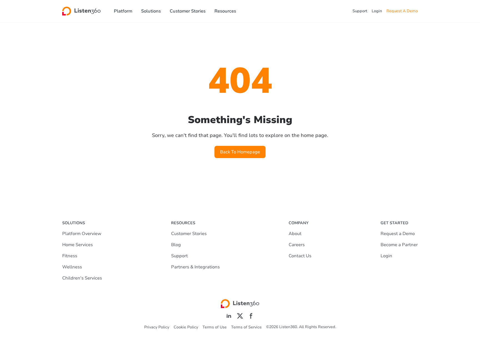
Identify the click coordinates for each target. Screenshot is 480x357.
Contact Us (300, 256)
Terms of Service (246, 327)
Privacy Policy (156, 327)
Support (359, 11)
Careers (297, 245)
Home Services (77, 245)
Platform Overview (81, 234)
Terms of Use (214, 327)
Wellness (72, 267)
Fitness (69, 256)
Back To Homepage (240, 152)
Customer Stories (188, 11)
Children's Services (82, 278)
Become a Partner (399, 245)
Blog (176, 245)
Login (377, 11)
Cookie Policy (186, 327)
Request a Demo (398, 234)
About (295, 234)
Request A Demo (402, 11)
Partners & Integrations (195, 267)
